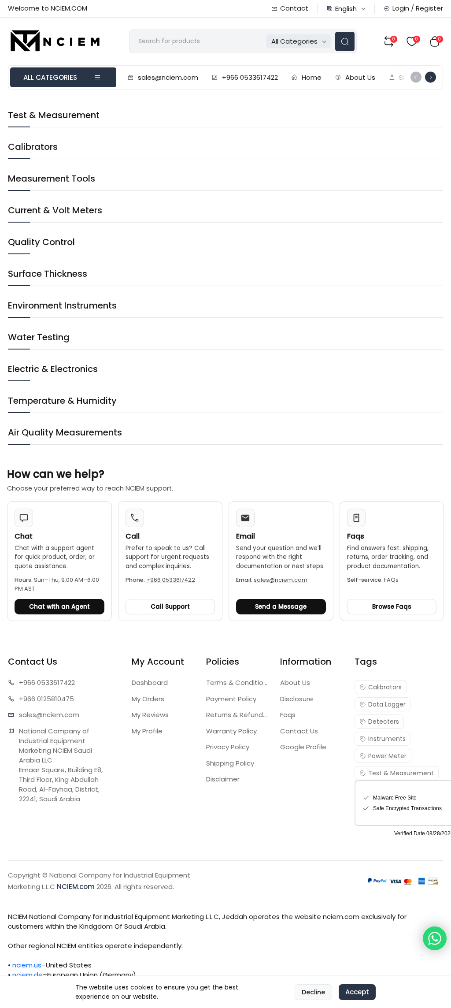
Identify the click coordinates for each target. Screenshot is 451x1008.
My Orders (148, 698)
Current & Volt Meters (55, 210)
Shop (407, 77)
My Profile (147, 731)
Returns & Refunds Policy (238, 714)
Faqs (288, 714)
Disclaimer (223, 779)
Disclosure (296, 698)
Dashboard (150, 682)
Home (312, 77)
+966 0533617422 (250, 77)
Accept (357, 992)
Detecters (383, 721)
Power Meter (387, 755)
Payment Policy (231, 698)
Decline (313, 992)
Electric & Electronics (53, 369)
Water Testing (39, 337)
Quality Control (41, 242)
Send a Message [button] (281, 607)
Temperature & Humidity (62, 400)
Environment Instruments (62, 305)
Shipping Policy (230, 763)
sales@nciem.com (168, 77)
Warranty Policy (231, 731)
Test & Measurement (54, 115)
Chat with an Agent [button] (59, 607)
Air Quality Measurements (65, 432)
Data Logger (387, 704)
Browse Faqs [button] (391, 607)
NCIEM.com (76, 886)
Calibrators (33, 147)
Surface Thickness (47, 274)
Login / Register (417, 8)
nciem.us (26, 965)
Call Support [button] (170, 607)
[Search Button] (345, 41)
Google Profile (303, 746)
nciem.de (27, 974)
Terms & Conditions (238, 682)
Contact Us (299, 731)
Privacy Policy (227, 746)
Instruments (387, 738)
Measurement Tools (51, 178)
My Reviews (150, 714)
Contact (294, 8)
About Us (360, 77)
